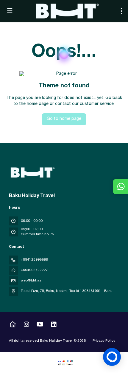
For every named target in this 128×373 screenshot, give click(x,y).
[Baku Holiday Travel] (32, 172)
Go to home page (64, 119)
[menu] (121, 11)
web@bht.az (31, 280)
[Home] (12, 325)
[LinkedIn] (53, 325)
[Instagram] (26, 325)
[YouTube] (40, 325)
